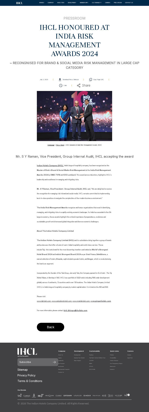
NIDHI (90, 363)
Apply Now (130, 357)
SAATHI (91, 360)
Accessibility (113, 357)
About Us (60, 355)
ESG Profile (92, 369)
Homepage (51, 145)
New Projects (77, 360)
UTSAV (91, 366)
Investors (112, 369)
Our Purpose (61, 363)
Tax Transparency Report (116, 363)
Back (50, 327)
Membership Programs (63, 369)
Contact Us (61, 372)
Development (77, 355)
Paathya (91, 355)
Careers (129, 355)
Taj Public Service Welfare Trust (97, 357)
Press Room (60, 145)
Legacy (60, 357)
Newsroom (112, 366)
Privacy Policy (26, 375)
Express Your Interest (79, 357)
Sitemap (22, 369)
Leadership (60, 360)
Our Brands (61, 366)
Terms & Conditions (29, 381)
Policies (112, 355)
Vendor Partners (114, 360)
